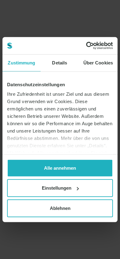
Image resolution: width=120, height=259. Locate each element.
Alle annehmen (60, 167)
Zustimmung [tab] (21, 62)
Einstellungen (56, 188)
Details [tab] (59, 62)
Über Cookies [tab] (98, 62)
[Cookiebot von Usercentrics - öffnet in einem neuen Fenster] (86, 46)
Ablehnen (60, 208)
